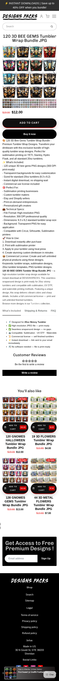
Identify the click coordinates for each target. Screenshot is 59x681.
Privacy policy (29, 621)
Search (29, 594)
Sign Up (46, 558)
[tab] (13, 312)
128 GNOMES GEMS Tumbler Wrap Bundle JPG (15, 501)
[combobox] (25, 26)
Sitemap (29, 600)
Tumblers (35, 303)
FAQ (53, 310)
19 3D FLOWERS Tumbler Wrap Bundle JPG (44, 440)
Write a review (30, 373)
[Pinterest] (25, 667)
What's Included (11, 310)
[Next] (54, 73)
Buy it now (29, 134)
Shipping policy (29, 627)
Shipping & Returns (36, 310)
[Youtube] (40, 667)
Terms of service (29, 615)
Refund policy (29, 633)
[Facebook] (18, 667)
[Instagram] (33, 667)
